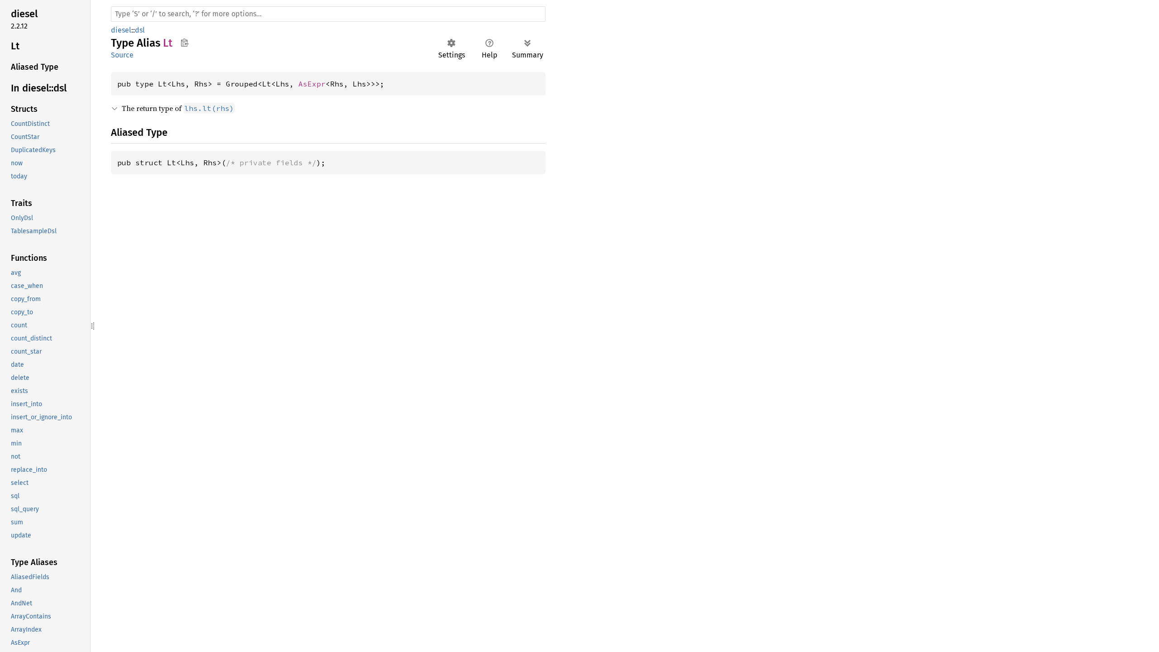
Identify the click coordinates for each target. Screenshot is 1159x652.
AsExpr (312, 83)
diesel (121, 30)
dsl (140, 30)
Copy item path (184, 42)
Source (122, 55)
